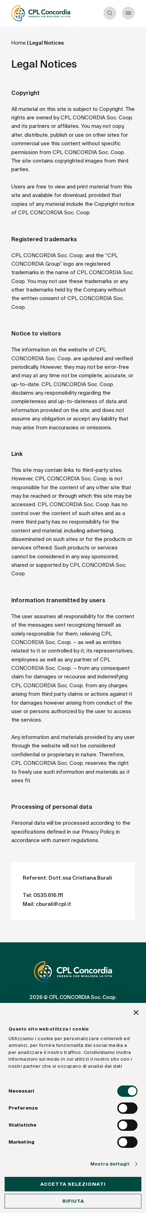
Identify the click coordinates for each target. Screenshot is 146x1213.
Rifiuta (73, 1201)
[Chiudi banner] (136, 1013)
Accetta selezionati (73, 1184)
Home (18, 43)
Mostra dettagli (109, 1164)
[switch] (127, 1108)
